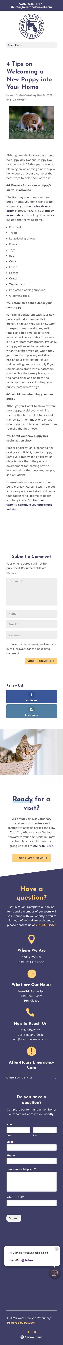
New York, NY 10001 (31, 962)
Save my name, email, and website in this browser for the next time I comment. (31, 648)
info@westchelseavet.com (30, 1039)
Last (35, 1135)
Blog (8, 99)
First (9, 1135)
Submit (14, 1218)
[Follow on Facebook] (28, 1332)
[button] (55, 1273)
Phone (11, 1155)
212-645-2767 (32, 4)
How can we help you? (22, 1169)
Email (11, 1141)
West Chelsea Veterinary (23, 95)
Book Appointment (32, 858)
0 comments (20, 99)
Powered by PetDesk (21, 1322)
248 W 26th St (31, 957)
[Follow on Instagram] (35, 1332)
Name (11, 1124)
